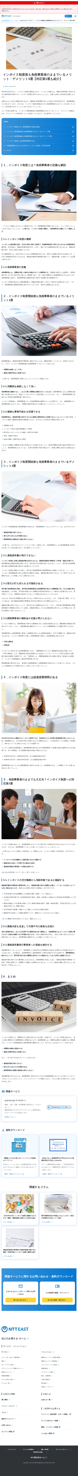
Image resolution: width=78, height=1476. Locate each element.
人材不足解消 (45, 1379)
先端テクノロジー (46, 1387)
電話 (3, 1361)
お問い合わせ (6, 1425)
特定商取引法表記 (38, 1452)
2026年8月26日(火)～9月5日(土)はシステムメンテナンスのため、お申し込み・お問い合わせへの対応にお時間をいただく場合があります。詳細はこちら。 (37, 9)
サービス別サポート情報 (49, 1420)
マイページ (68, 16)
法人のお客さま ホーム (14, 1338)
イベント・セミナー (8, 1406)
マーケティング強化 (47, 1372)
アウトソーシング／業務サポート (11, 1368)
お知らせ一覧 (45, 1399)
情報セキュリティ (7, 1372)
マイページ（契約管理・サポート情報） (55, 1414)
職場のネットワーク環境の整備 (50, 1357)
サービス (5, 1352)
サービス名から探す (8, 1379)
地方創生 (44, 1383)
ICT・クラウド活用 (7, 1365)
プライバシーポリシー (61, 1449)
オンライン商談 (7, 1431)
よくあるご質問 (46, 1433)
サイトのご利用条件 (28, 1449)
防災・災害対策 (46, 1376)
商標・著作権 (44, 1449)
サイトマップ (12, 1449)
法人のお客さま (17, 16)
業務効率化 (44, 1368)
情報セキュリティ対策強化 (49, 1361)
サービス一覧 (6, 1383)
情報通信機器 (6, 1376)
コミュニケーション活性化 (49, 1365)
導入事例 (5, 1399)
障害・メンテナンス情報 (49, 1427)
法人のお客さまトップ (7, 20)
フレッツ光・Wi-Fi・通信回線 (10, 1357)
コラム (16, 20)
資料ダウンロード (8, 1419)
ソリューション (46, 1352)
